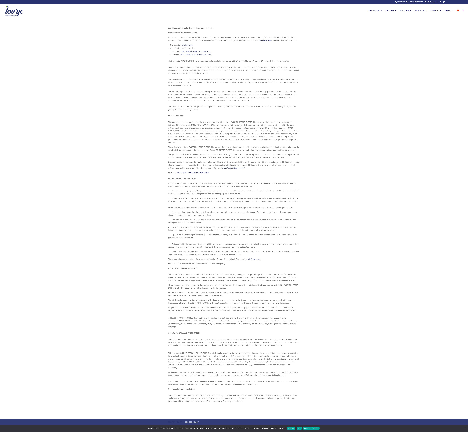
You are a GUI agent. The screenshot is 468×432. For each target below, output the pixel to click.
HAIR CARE (389, 10)
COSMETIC (435, 10)
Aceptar (291, 428)
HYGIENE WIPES (421, 10)
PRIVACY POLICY (175, 422)
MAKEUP (448, 10)
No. (299, 428)
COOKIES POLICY (192, 422)
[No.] (465, 428)
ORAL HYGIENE (374, 10)
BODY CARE (404, 10)
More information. (311, 428)
